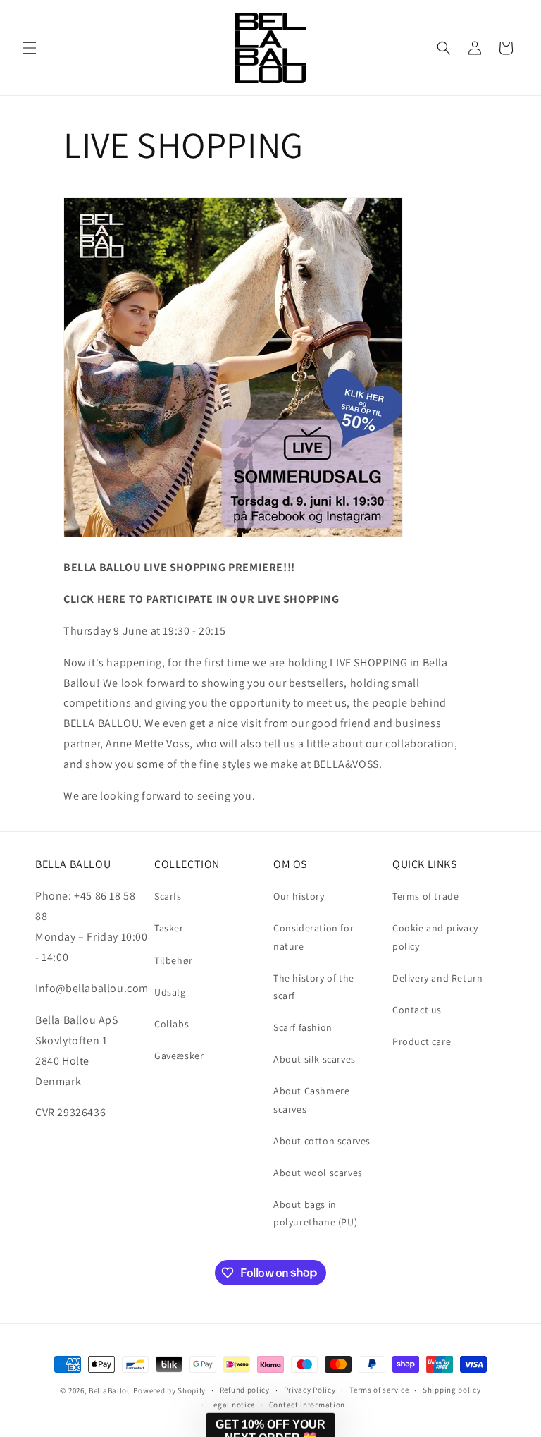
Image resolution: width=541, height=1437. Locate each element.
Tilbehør (173, 960)
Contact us (417, 1009)
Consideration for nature (313, 937)
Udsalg (170, 992)
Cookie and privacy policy (435, 937)
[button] (29, 47)
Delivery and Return (437, 978)
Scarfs (168, 896)
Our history (299, 896)
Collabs (171, 1023)
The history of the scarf (313, 987)
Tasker (169, 928)
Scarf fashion (302, 1027)
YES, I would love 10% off (182, 1331)
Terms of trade (425, 896)
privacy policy (195, 1370)
